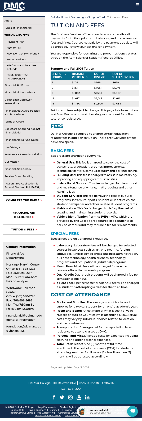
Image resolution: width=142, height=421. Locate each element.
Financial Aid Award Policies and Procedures (22, 112)
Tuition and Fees (17, 35)
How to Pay (14, 47)
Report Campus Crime (21, 412)
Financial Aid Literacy (18, 169)
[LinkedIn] (87, 397)
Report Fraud (72, 415)
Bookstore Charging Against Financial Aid (22, 130)
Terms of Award (14, 121)
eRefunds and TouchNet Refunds (22, 67)
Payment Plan (15, 41)
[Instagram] (70, 397)
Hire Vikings (12, 147)
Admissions (77, 57)
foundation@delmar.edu (23, 326)
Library (53, 410)
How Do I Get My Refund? (23, 53)
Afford (8, 20)
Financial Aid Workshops (20, 92)
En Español (66, 410)
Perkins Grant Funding (19, 176)
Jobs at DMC (17, 410)
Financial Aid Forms (17, 85)
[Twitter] (62, 397)
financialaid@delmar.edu (24, 315)
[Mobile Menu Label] (137, 5)
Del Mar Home (60, 17)
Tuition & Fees (22, 229)
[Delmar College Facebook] (54, 397)
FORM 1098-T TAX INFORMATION (17, 76)
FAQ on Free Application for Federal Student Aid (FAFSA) (22, 185)
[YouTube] (79, 397)
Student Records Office (105, 57)
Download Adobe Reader (48, 415)
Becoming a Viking (83, 17)
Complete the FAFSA (23, 200)
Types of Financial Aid (18, 28)
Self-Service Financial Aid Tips (23, 154)
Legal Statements (47, 407)
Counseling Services (68, 412)
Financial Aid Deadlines (24, 215)
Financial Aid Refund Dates (21, 139)
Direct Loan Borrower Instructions (18, 101)
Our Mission (12, 161)
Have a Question (36, 410)
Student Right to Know (72, 407)
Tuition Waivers (16, 59)
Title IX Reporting (46, 412)
